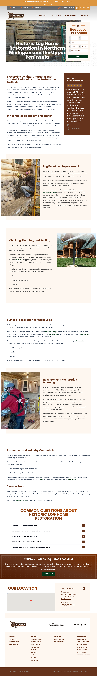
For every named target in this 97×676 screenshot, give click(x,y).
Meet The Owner (36, 642)
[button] (31, 600)
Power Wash (83, 16)
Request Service (59, 642)
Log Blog (34, 652)
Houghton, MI (82, 644)
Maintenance (70, 16)
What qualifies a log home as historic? (24, 526)
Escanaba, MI (81, 639)
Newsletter (34, 660)
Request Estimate (59, 639)
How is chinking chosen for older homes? (25, 536)
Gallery (33, 657)
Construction (55, 16)
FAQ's (32, 655)
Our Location (67, 588)
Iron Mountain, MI (83, 647)
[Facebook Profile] (81, 624)
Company (14, 7)
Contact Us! (48, 574)
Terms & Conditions (24, 672)
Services (12, 637)
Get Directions (66, 599)
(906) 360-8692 (67, 605)
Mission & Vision (36, 639)
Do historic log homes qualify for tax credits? (26, 542)
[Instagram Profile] (78, 624)
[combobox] (78, 50)
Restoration (41, 16)
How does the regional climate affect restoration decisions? (31, 547)
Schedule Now (84, 8)
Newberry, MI (81, 652)
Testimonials (35, 647)
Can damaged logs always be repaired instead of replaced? (31, 531)
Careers (33, 650)
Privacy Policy (14, 672)
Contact (25, 7)
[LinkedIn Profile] (85, 624)
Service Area (37, 7)
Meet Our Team (35, 644)
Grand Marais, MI (83, 642)
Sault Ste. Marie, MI (83, 655)
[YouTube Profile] (75, 624)
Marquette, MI (82, 650)
